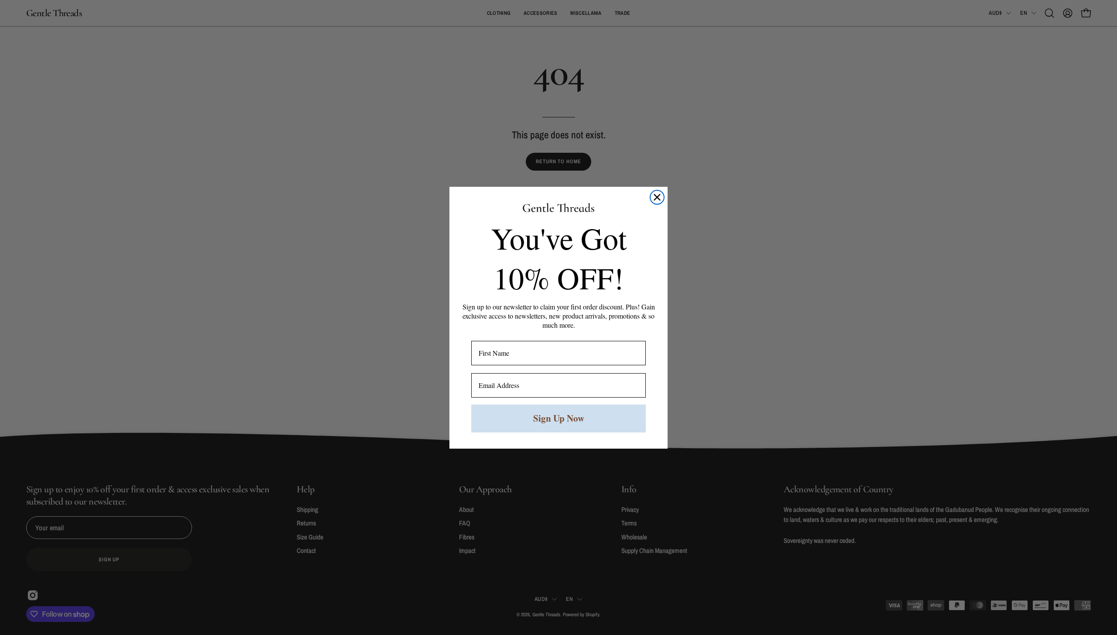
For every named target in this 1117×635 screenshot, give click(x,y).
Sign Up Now (558, 418)
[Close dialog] (657, 197)
